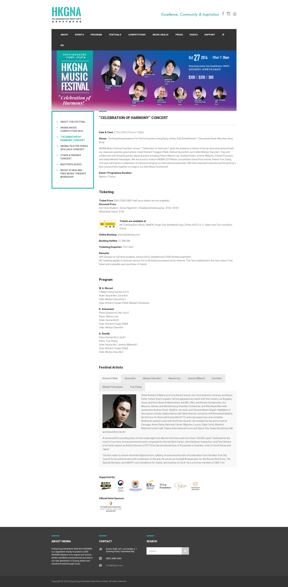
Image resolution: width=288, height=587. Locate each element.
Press (179, 34)
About (64, 34)
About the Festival (73, 122)
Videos (194, 34)
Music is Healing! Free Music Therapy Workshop (73, 173)
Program (96, 34)
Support (209, 34)
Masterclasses (71, 164)
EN (62, 45)
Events (79, 34)
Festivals (115, 34)
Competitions (137, 34)
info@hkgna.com (114, 565)
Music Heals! (160, 34)
